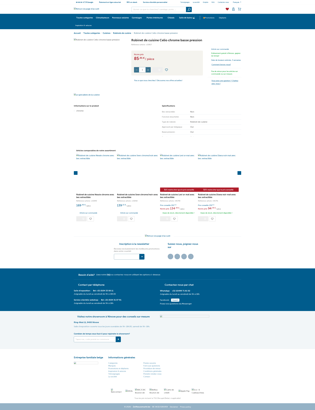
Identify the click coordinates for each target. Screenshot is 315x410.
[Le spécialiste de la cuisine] (100, 94)
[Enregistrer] (118, 339)
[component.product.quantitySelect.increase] (148, 70)
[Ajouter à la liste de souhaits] (166, 69)
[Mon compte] (233, 9)
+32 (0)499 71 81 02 (181, 291)
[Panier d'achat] (238, 9)
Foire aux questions (151, 366)
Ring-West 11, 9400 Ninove (86, 322)
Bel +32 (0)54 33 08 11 (103, 291)
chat (191, 284)
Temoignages (184, 2)
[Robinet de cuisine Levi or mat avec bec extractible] (179, 157)
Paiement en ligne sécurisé (110, 2)
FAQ (213, 2)
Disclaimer (174, 407)
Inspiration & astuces (117, 371)
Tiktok (170, 256)
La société (196, 2)
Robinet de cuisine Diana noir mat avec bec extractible (217, 195)
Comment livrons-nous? (221, 65)
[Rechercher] (189, 9)
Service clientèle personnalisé (155, 2)
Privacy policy (185, 407)
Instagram (184, 256)
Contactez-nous (223, 2)
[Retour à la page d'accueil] (86, 8)
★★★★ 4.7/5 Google (84, 2)
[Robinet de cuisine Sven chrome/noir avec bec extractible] (138, 157)
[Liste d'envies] (227, 9)
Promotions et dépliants (118, 368)
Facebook (177, 256)
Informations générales (121, 357)
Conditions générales (152, 371)
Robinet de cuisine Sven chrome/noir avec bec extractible (137, 195)
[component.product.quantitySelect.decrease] (136, 70)
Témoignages (114, 374)
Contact (146, 377)
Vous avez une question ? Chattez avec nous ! (225, 82)
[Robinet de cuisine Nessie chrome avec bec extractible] (96, 157)
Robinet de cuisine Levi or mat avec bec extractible (177, 195)
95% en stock (132, 2)
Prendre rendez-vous (152, 374)
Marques (112, 366)
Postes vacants (149, 363)
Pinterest (191, 256)
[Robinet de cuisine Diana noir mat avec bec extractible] (218, 157)
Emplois (205, 2)
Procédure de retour (152, 368)
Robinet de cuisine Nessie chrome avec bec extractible (95, 195)
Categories (113, 363)
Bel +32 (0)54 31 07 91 (111, 300)
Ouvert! (175, 300)
